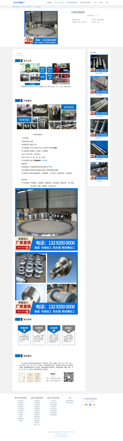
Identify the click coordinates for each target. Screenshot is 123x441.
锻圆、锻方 (37, 425)
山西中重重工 (63, 436)
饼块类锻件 (21, 411)
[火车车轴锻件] (99, 171)
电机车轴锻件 (99, 73)
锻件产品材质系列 (72, 2)
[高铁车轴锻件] (99, 106)
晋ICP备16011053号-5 (61, 434)
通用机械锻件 (53, 415)
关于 (107, 2)
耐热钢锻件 (37, 415)
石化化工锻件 (53, 403)
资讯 (101, 2)
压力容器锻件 (53, 411)
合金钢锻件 (37, 403)
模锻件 (21, 417)
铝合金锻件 (37, 419)
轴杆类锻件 (21, 401)
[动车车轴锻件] (99, 85)
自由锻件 (20, 415)
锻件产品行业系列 (85, 2)
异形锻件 (20, 413)
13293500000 (90, 398)
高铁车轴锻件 (99, 116)
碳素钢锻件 (37, 401)
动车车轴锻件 (99, 95)
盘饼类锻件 (21, 405)
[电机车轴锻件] (99, 63)
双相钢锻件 (37, 417)
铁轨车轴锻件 (99, 159)
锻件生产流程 (69, 403)
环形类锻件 (38, 7)
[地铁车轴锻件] (99, 128)
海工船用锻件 (53, 409)
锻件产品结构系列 (59, 2)
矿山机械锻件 (53, 407)
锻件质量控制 (69, 401)
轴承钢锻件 (37, 409)
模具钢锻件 (37, 407)
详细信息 (19, 53)
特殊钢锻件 (37, 421)
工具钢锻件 (37, 411)
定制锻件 (20, 421)
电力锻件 (53, 401)
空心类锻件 (21, 409)
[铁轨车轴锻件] (99, 149)
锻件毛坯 (37, 423)
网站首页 (49, 2)
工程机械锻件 (53, 413)
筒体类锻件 (21, 403)
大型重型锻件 (20, 419)
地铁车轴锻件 (99, 138)
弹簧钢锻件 (37, 413)
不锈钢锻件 (37, 405)
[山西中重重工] (19, 2)
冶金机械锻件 (53, 405)
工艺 (95, 2)
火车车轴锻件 (99, 181)
